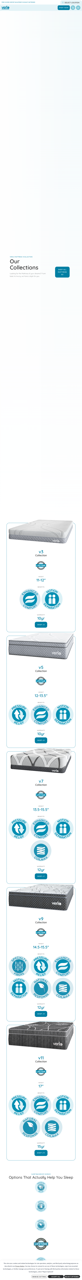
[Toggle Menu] (78, 7)
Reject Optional (72, 1277)
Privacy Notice (19, 1266)
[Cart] (73, 7)
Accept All (55, 1277)
